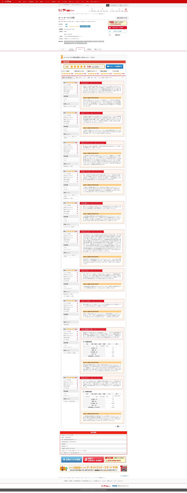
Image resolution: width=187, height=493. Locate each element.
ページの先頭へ (123, 475)
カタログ (77, 1)
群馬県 (82, 13)
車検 (59, 1)
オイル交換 (112, 11)
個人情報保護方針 (77, 480)
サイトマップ (120, 480)
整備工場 (54, 1)
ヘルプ (115, 480)
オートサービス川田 (93, 13)
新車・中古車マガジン (95, 1)
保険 (87, 1)
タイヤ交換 (64, 1)
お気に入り (114, 5)
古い (85, 77)
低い (96, 77)
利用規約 (70, 480)
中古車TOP (60, 13)
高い (92, 77)
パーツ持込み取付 (92, 11)
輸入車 (24, 1)
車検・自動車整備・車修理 (69, 13)
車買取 (41, 1)
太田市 (86, 13)
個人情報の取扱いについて (87, 480)
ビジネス (104, 480)
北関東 (77, 13)
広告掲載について (97, 480)
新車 (37, 1)
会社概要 (66, 480)
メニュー (125, 5)
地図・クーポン (97, 49)
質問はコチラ (109, 480)
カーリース (47, 1)
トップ (62, 49)
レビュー (80, 49)
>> (123, 426)
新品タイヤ (71, 1)
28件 (66, 24)
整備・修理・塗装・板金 (102, 11)
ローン (83, 1)
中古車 (19, 1)
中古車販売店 (31, 1)
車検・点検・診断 (119, 11)
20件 (66, 26)
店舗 (121, 5)
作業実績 (126, 11)
